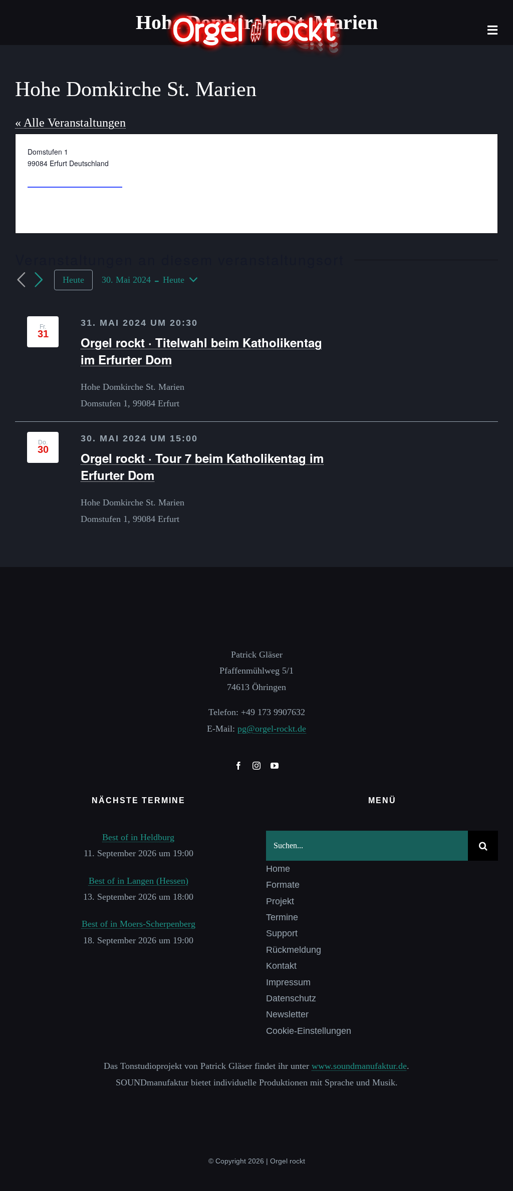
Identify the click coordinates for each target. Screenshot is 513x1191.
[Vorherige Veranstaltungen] (21, 280)
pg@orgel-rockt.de (271, 729)
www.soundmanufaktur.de (359, 1066)
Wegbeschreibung (75, 178)
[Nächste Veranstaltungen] (39, 280)
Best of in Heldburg (138, 837)
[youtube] (275, 766)
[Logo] (256, 15)
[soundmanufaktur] (256, 1104)
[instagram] (256, 766)
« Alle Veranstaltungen (70, 122)
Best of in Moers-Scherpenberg (138, 924)
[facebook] (238, 766)
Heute (73, 280)
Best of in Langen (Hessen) (138, 881)
